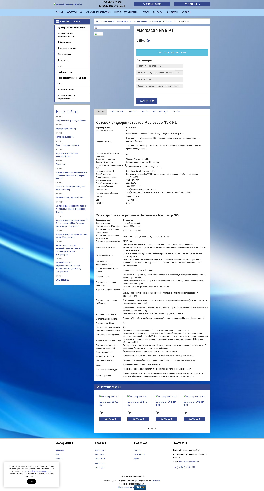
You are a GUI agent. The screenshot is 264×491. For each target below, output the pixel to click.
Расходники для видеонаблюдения (72, 78)
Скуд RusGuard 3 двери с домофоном (71, 120)
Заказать (145, 100)
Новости (59, 459)
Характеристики (116, 112)
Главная (59, 12)
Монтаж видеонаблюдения (98, 12)
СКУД (60, 66)
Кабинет (100, 443)
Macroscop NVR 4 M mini (166, 403)
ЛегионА (156, 481)
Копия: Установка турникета (67, 145)
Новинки (137, 450)
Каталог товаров (74, 12)
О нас (58, 454)
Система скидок (160, 112)
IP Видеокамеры (64, 42)
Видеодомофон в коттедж (66, 129)
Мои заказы (99, 454)
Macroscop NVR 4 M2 (108, 403)
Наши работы (172, 12)
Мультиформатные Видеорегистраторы (66, 34)
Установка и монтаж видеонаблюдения (66, 97)
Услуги (146, 12)
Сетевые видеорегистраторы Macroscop (133, 21)
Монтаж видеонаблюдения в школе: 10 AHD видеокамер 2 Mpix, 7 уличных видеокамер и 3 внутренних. (71, 223)
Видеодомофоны (65, 54)
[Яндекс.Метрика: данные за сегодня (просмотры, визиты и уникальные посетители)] (126, 487)
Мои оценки (100, 463)
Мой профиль (100, 450)
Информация (64, 443)
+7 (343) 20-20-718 (112, 2)
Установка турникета (65, 137)
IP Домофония (63, 60)
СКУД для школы (62, 280)
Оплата (145, 112)
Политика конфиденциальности (132, 476)
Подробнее (109, 419)
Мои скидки (100, 467)
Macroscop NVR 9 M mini (194, 403)
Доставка (157, 12)
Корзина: (192, 4)
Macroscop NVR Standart (162, 21)
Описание (100, 112)
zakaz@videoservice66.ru (112, 5)
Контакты (186, 12)
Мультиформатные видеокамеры (71, 27)
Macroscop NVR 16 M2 (137, 403)
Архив (136, 459)
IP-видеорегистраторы (67, 48)
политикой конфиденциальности (38, 471)
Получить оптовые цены (172, 52)
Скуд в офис (61, 164)
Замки (60, 84)
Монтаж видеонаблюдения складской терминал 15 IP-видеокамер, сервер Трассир (71, 175)
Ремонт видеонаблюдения (126, 12)
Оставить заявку (153, 4)
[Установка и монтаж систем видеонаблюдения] (97, 21)
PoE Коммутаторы (65, 72)
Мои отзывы (100, 459)
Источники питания (66, 90)
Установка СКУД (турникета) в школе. (71, 198)
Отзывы (176, 112)
